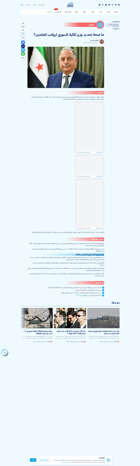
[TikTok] (103, 5)
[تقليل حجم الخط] (23, 33)
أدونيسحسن (94, 40)
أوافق (33, 460)
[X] (112, 5)
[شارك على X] (23, 46)
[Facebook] (119, 5)
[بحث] (51, 12)
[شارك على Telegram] (23, 50)
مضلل (88, 295)
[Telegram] (106, 5)
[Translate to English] (23, 38)
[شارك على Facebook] (23, 42)
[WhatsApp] (99, 5)
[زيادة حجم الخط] (23, 26)
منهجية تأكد (79, 295)
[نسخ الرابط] (23, 57)
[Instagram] (115, 5)
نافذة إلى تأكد (41, 4)
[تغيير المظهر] (21, 4)
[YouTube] (109, 5)
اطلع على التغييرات (43, 460)
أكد (103, 257)
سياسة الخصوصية (66, 462)
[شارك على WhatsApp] (23, 54)
